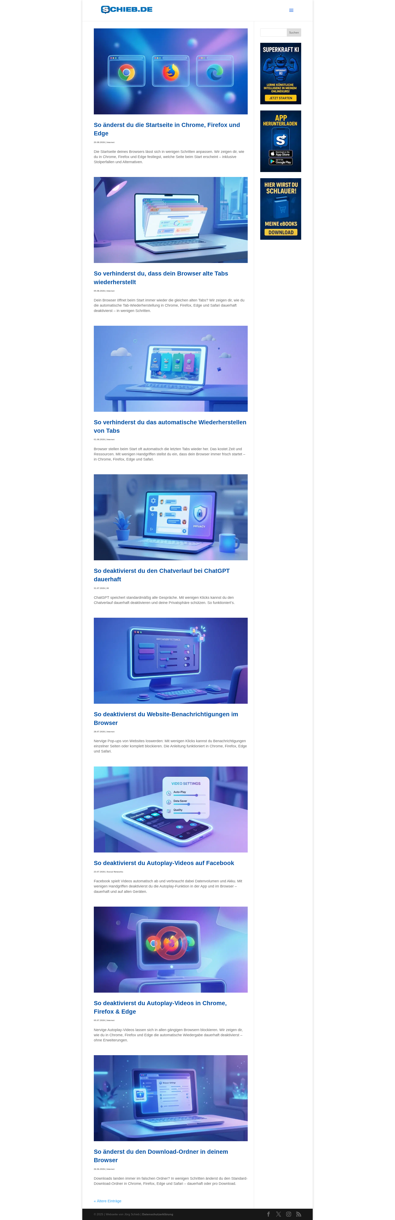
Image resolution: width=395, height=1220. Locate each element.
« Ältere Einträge (107, 1201)
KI (108, 588)
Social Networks (115, 872)
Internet (110, 142)
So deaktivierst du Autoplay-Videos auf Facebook (164, 862)
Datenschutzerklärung (157, 1214)
